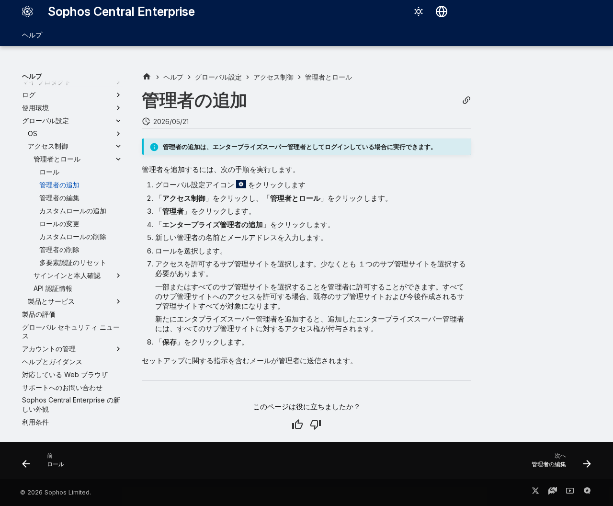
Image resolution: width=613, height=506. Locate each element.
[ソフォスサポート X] (535, 492)
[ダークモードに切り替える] (418, 11)
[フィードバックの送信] (587, 492)
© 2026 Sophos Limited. (55, 492)
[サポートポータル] (552, 492)
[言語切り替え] (441, 11)
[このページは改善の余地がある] (315, 424)
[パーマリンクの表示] (466, 100)
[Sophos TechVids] (570, 492)
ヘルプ (32, 35)
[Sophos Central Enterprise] (27, 11)
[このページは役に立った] (297, 424)
